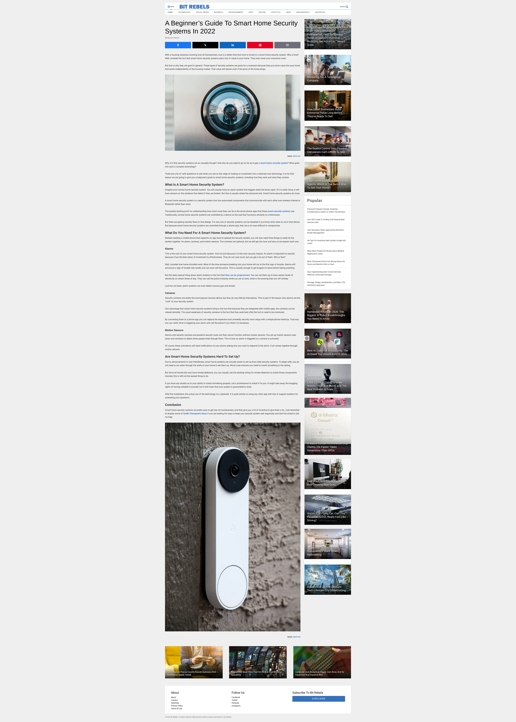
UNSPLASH (296, 156)
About (173, 697)
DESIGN (262, 12)
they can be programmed (237, 275)
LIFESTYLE (276, 12)
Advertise (175, 703)
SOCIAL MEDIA (202, 12)
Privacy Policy (177, 706)
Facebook (236, 697)
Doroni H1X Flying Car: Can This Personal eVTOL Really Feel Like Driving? (326, 517)
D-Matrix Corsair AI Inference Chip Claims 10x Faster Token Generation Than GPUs (327, 447)
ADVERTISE (320, 12)
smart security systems (279, 211)
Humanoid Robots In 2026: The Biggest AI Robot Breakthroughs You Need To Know (326, 315)
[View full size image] (232, 113)
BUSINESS (218, 12)
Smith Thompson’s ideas (195, 413)
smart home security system (274, 163)
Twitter (235, 700)
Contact (174, 700)
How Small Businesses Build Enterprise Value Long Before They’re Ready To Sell (324, 113)
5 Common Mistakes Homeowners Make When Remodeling (322, 551)
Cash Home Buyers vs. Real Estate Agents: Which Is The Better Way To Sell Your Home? (327, 184)
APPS (251, 12)
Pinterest (235, 703)
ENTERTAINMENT (235, 12)
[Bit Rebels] (193, 8)
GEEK (288, 12)
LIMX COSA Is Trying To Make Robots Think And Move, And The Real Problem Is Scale (327, 386)
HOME (170, 12)
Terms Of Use (176, 709)
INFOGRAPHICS (303, 12)
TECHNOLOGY (184, 12)
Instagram (236, 706)
